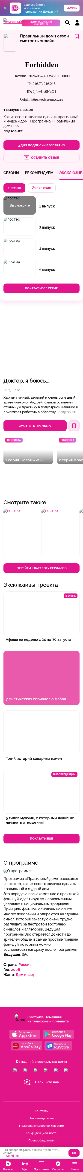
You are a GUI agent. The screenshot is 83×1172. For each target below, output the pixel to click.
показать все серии (41, 288)
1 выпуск (11, 110)
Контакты (41, 1111)
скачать (72, 8)
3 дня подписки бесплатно (41, 22)
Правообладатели (41, 1140)
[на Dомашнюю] (12, 22)
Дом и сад (25, 975)
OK (74, 1153)
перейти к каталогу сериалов (42, 568)
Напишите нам (47, 1082)
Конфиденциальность (41, 1133)
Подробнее (67, 412)
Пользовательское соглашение (41, 1125)
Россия (25, 964)
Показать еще (41, 838)
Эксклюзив (41, 188)
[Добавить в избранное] (77, 37)
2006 (15, 970)
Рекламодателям (42, 1118)
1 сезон (26, 110)
